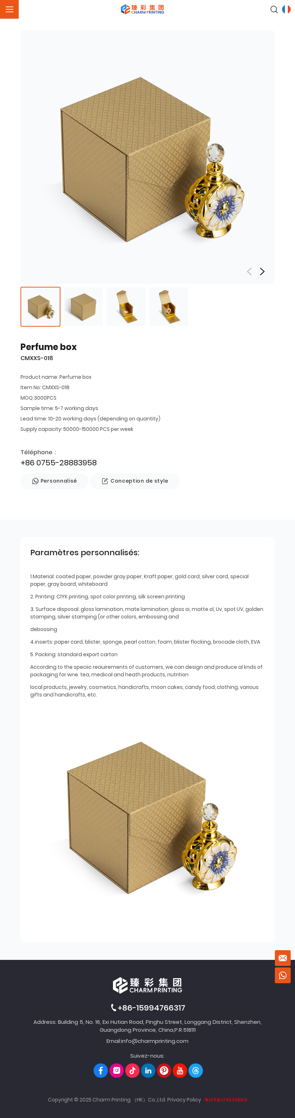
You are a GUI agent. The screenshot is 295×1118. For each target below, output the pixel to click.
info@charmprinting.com (155, 1041)
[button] (262, 271)
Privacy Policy (184, 1099)
